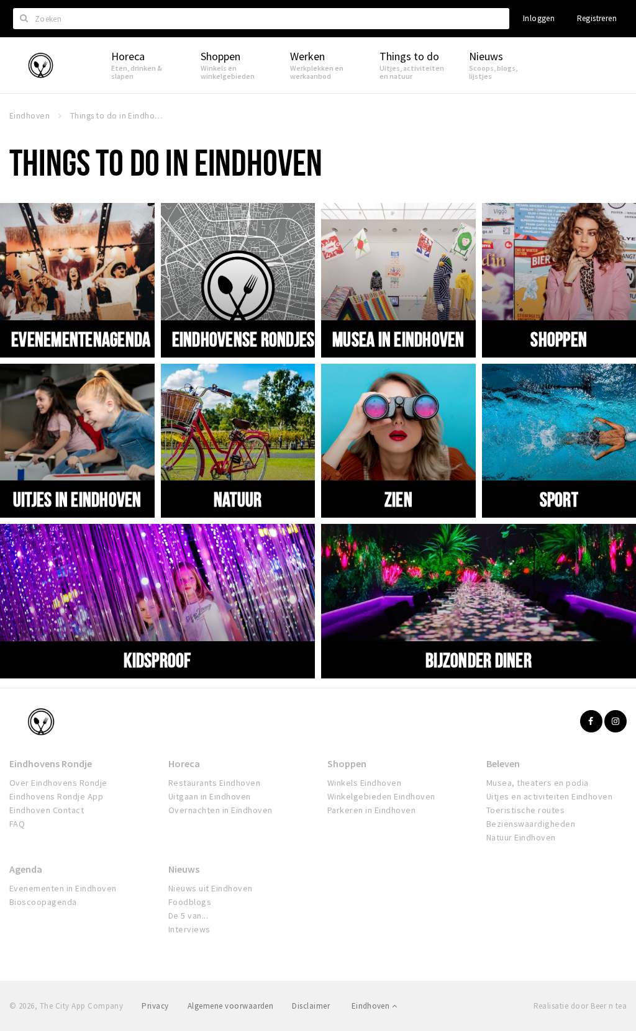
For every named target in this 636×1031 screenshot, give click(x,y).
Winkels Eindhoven (364, 782)
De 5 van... (188, 915)
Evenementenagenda (80, 338)
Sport (559, 499)
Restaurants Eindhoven (214, 782)
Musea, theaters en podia (537, 782)
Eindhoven (372, 1006)
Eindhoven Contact (46, 810)
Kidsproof (157, 659)
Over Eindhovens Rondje (58, 782)
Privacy (155, 1006)
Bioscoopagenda (43, 901)
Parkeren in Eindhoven (371, 810)
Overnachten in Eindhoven (220, 810)
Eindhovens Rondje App (56, 796)
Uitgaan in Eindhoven (209, 796)
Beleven (503, 763)
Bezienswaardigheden (530, 823)
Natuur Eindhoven (521, 837)
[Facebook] (591, 721)
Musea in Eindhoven (398, 338)
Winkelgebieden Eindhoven (381, 796)
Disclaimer (311, 1006)
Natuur (238, 499)
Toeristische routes (525, 810)
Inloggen (539, 18)
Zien (398, 499)
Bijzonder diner (478, 659)
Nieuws (183, 869)
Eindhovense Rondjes (243, 338)
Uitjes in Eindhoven (77, 499)
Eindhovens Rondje (50, 763)
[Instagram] (615, 721)
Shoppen (558, 338)
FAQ (17, 823)
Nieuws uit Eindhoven (210, 888)
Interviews (189, 929)
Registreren (597, 18)
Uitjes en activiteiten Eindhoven (549, 796)
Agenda (25, 869)
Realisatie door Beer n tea (580, 1006)
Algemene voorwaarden (231, 1006)
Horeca (184, 763)
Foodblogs (189, 901)
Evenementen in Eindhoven (63, 888)
